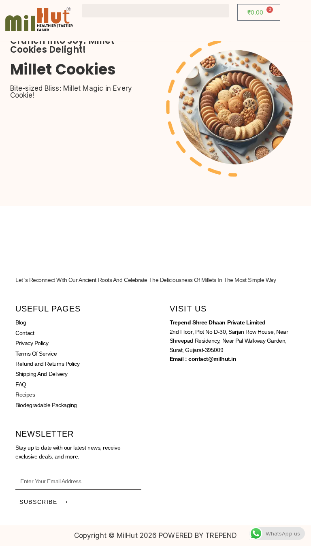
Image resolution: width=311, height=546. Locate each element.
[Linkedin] (224, 377)
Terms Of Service (36, 353)
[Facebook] (180, 377)
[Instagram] (202, 377)
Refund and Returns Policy (47, 363)
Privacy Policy (31, 343)
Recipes (25, 394)
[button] (155, 10)
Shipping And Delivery (41, 374)
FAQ (20, 384)
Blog (20, 322)
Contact (24, 333)
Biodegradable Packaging (46, 405)
